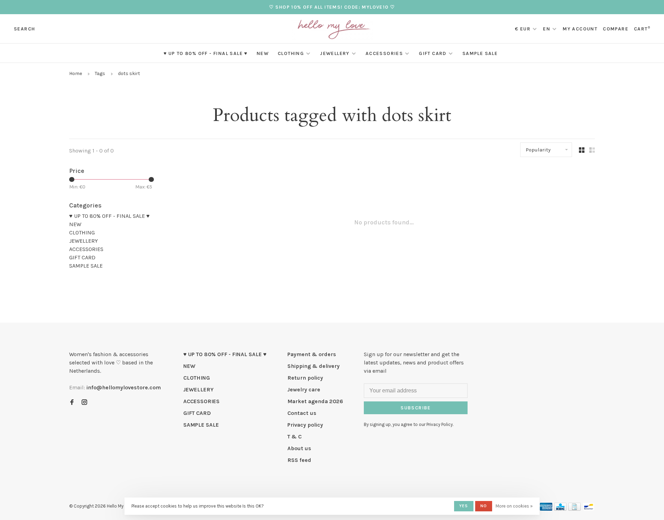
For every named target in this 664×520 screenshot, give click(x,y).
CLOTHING (291, 53)
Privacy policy (305, 424)
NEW (263, 53)
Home (75, 73)
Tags (100, 73)
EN (546, 29)
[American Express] (546, 508)
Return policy (305, 377)
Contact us (301, 413)
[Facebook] (72, 402)
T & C (294, 436)
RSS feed (299, 460)
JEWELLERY (335, 53)
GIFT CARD (432, 53)
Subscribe (415, 408)
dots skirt (129, 73)
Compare (615, 29)
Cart (642, 29)
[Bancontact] (588, 508)
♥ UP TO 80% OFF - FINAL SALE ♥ (206, 53)
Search (24, 29)
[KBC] (560, 508)
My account (580, 29)
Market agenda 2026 (315, 401)
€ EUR (523, 29)
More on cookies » (514, 506)
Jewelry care (303, 389)
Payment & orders (311, 354)
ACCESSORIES (384, 53)
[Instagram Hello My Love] (84, 402)
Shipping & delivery (313, 366)
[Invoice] (574, 508)
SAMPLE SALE (480, 53)
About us (299, 448)
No (483, 505)
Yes (463, 505)
